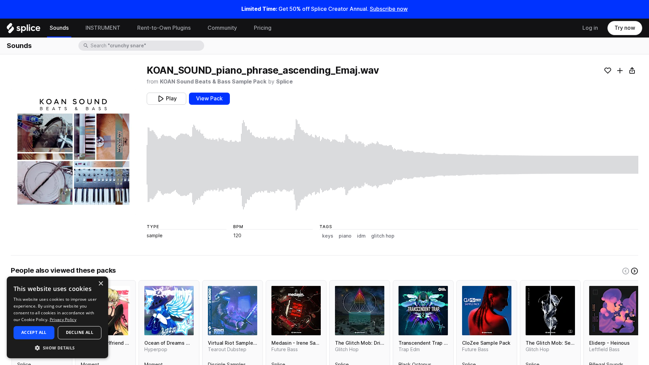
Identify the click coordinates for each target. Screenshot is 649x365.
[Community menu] (242, 28)
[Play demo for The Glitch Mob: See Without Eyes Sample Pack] (550, 310)
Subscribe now (389, 9)
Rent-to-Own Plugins (164, 28)
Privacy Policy (63, 319)
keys (327, 236)
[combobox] (147, 45)
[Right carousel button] (634, 271)
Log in (590, 28)
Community (222, 28)
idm (361, 236)
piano (345, 236)
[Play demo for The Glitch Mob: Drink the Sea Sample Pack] (359, 310)
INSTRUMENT (103, 28)
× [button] (100, 283)
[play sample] (392, 165)
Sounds (59, 28)
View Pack (209, 98)
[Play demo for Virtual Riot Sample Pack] (232, 310)
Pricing (262, 28)
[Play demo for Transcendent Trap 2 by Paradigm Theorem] (423, 310)
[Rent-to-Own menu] (195, 28)
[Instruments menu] (125, 28)
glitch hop (382, 236)
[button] (57, 347)
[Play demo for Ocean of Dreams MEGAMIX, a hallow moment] (169, 310)
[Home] (23, 29)
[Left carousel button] (625, 271)
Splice (284, 81)
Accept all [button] (34, 332)
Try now (625, 28)
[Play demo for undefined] (73, 152)
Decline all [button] (79, 332)
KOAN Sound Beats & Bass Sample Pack (213, 81)
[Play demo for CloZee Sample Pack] (487, 310)
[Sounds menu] (73, 28)
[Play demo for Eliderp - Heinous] (614, 310)
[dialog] (57, 317)
